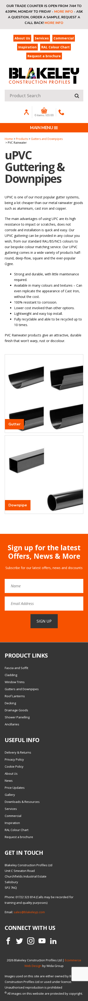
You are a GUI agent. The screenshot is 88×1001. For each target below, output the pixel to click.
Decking (10, 703)
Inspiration (27, 47)
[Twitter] (19, 940)
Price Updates (15, 787)
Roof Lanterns (15, 696)
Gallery (10, 795)
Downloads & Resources (22, 802)
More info (63, 11)
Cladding (11, 675)
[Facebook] (8, 940)
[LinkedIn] (53, 940)
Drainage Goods (16, 710)
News (9, 780)
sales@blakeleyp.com (29, 912)
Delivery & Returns (18, 752)
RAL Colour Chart (55, 47)
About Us (22, 38)
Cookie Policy (14, 766)
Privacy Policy (14, 759)
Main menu (41, 128)
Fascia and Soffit (16, 668)
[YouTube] (42, 940)
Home (9, 139)
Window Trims (15, 682)
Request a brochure (44, 56)
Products (22, 139)
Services (42, 38)
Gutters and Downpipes (47, 139)
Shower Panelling (17, 717)
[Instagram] (30, 940)
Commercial (64, 38)
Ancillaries (12, 724)
